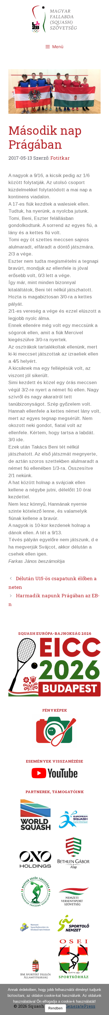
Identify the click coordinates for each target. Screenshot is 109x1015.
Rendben (55, 1008)
